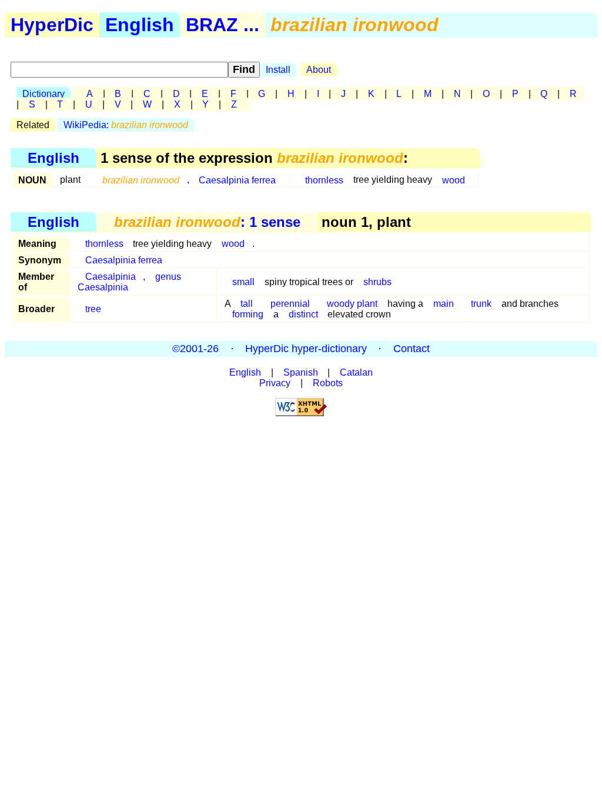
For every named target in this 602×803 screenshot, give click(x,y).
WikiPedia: (125, 125)
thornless (324, 180)
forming (247, 314)
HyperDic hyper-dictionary (306, 348)
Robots (328, 383)
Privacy (274, 383)
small (243, 282)
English (139, 24)
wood (453, 180)
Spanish (300, 372)
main (443, 304)
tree (93, 309)
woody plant (352, 304)
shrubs (377, 282)
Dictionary (43, 94)
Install (278, 70)
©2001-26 (195, 348)
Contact (411, 348)
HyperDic (52, 24)
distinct (303, 314)
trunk (481, 304)
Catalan (356, 372)
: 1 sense (207, 222)
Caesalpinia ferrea (237, 180)
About (318, 70)
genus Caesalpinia (129, 282)
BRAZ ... (222, 24)
